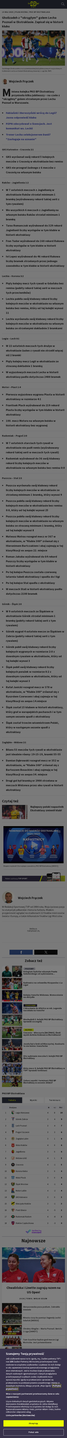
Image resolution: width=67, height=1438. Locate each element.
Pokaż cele (33, 1432)
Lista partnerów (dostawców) (20, 1415)
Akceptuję (33, 1423)
